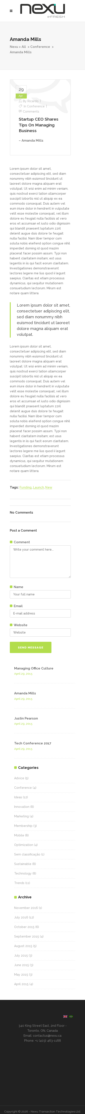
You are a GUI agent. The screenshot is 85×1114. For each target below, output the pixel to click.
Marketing (21, 816)
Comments (31, 111)
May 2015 (21, 974)
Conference (40, 47)
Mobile (19, 835)
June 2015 (21, 965)
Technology (23, 873)
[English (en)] (65, 1016)
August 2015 (23, 946)
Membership (23, 826)
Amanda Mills (25, 693)
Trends (19, 883)
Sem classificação (27, 854)
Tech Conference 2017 (32, 743)
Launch (38, 487)
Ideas (18, 797)
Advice (19, 778)
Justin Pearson (26, 718)
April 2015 (21, 984)
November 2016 (26, 908)
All (24, 47)
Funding (26, 487)
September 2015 (26, 936)
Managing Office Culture (33, 668)
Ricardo (33, 101)
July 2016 (21, 917)
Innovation (21, 806)
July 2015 (21, 955)
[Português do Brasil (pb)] (71, 1016)
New (48, 487)
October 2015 (24, 927)
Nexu (14, 47)
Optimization (23, 845)
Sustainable (22, 864)
